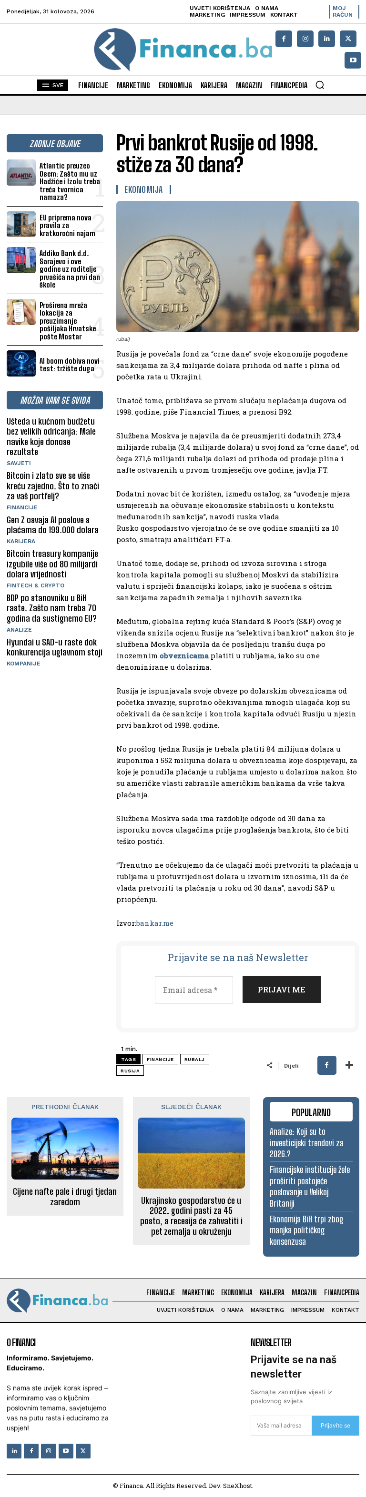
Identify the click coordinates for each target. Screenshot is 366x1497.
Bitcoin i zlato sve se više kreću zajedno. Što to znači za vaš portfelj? (53, 485)
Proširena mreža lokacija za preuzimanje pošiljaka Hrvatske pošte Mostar (68, 321)
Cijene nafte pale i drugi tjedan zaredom (65, 1197)
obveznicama (184, 655)
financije (160, 1059)
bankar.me (154, 923)
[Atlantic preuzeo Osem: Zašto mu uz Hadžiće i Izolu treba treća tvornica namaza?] (21, 172)
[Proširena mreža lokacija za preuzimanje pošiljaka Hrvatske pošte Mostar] (21, 312)
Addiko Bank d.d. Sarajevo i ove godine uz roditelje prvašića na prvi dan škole (70, 269)
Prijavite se (335, 1425)
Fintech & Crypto (35, 585)
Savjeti (19, 463)
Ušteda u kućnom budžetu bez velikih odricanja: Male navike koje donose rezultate (51, 436)
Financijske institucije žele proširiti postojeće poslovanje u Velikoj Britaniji (310, 1186)
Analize (19, 630)
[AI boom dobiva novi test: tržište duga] (21, 363)
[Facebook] (283, 38)
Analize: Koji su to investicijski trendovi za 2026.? (307, 1142)
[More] (349, 1065)
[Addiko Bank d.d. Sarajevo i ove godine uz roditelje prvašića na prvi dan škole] (21, 260)
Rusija (130, 1070)
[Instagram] (305, 38)
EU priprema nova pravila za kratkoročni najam (67, 225)
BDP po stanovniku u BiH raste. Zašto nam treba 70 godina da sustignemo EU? (52, 608)
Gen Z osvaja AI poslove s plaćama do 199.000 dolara (53, 525)
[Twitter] (83, 1451)
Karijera (21, 541)
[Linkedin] (326, 38)
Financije (22, 507)
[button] (319, 84)
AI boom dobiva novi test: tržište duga (70, 365)
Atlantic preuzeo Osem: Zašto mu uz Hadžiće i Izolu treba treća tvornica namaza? (70, 181)
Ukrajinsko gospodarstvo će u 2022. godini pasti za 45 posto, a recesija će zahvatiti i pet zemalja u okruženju (191, 1216)
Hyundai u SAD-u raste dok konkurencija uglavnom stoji (54, 647)
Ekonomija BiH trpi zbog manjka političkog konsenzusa (307, 1230)
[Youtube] (353, 60)
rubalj (194, 1059)
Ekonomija (143, 189)
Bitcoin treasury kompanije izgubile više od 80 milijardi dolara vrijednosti (52, 563)
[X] (348, 38)
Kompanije (24, 663)
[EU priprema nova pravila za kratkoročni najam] (21, 224)
